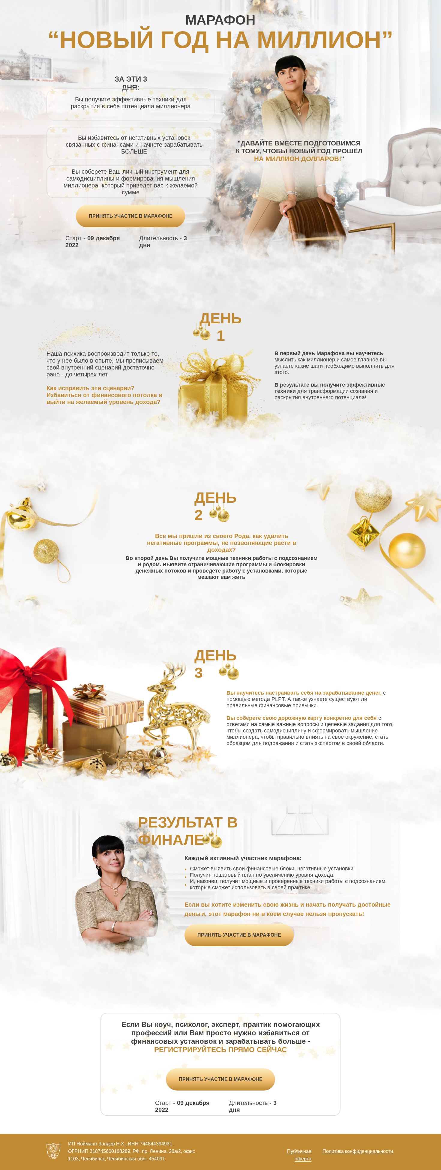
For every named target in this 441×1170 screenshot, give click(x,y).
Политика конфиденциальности (357, 1151)
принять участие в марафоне (130, 216)
